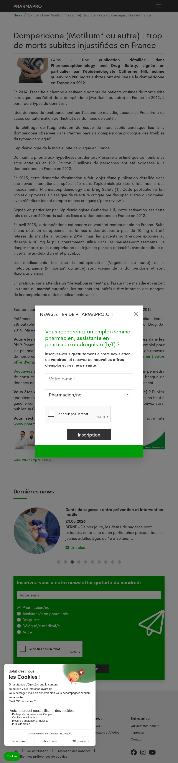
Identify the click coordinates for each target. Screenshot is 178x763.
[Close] (136, 314)
